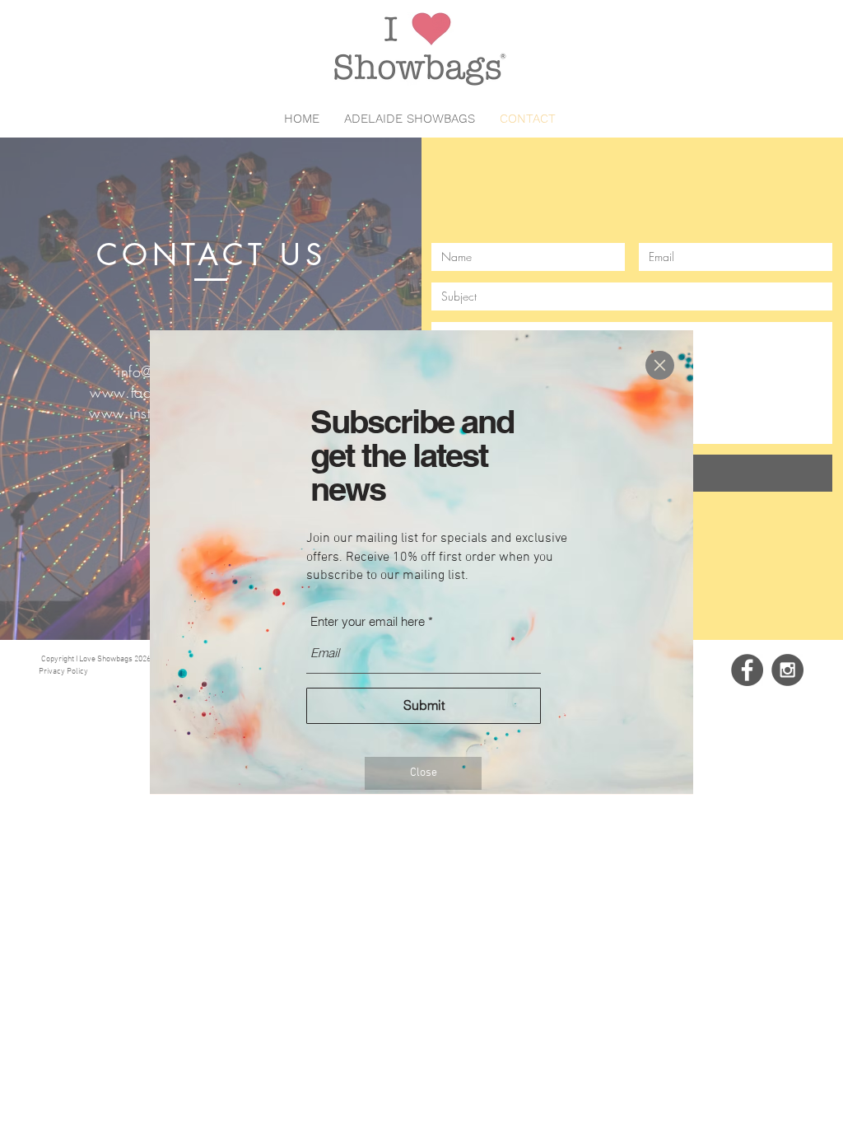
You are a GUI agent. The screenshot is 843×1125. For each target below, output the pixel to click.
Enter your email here (367, 621)
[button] (659, 365)
